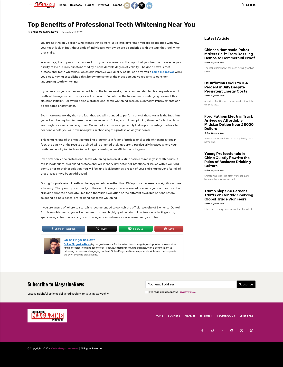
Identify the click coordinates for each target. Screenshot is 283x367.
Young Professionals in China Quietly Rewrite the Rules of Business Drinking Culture (227, 159)
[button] (247, 5)
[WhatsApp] (113, 31)
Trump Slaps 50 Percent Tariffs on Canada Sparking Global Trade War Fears (228, 195)
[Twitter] (98, 31)
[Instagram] (212, 331)
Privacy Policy (187, 292)
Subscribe (246, 284)
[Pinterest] (105, 31)
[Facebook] (90, 31)
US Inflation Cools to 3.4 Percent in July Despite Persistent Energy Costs (226, 87)
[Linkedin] (222, 331)
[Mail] (232, 331)
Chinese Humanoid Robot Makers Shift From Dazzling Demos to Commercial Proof (229, 53)
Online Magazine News (44, 31)
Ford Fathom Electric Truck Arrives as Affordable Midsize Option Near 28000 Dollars (229, 122)
